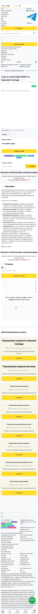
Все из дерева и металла (27, 540)
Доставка (4, 16)
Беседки (3, 56)
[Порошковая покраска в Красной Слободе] (19, 348)
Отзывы (3, 21)
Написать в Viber (9, 155)
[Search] (36, 62)
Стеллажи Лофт (24, 559)
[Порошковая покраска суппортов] (19, 409)
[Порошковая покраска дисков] (19, 390)
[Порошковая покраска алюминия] (19, 447)
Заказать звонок (19, 44)
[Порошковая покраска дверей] (19, 485)
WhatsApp (31, 10)
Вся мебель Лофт (25, 564)
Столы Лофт (23, 555)
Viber (30, 8)
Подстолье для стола (26, 538)
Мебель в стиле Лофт (7, 54)
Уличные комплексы (7, 537)
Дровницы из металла (7, 561)
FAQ (2, 18)
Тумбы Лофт (23, 561)
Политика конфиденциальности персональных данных (17, 590)
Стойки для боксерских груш (9, 544)
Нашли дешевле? (7, 139)
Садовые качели (6, 60)
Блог (2, 20)
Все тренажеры (5, 551)
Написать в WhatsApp (20, 155)
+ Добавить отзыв (19, 276)
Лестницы (23, 537)
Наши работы (5, 14)
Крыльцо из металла (7, 562)
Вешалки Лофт (24, 562)
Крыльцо (3, 50)
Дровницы (4, 52)
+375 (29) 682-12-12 (9, 65)
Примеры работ (5, 570)
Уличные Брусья (6, 540)
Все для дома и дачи (7, 564)
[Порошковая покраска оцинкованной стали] (19, 466)
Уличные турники (6, 542)
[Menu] (2, 62)
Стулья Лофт (24, 557)
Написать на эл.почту (26, 531)
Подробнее (19, 358)
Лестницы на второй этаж (9, 48)
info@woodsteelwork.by (27, 520)
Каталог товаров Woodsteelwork (14, 70)
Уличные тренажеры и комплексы (11, 47)
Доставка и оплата (25, 568)
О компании (4, 12)
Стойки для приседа (7, 546)
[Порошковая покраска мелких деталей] (19, 428)
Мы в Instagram (11, 527)
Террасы (3, 58)
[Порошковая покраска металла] (19, 370)
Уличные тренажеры (7, 538)
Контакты (4, 23)
